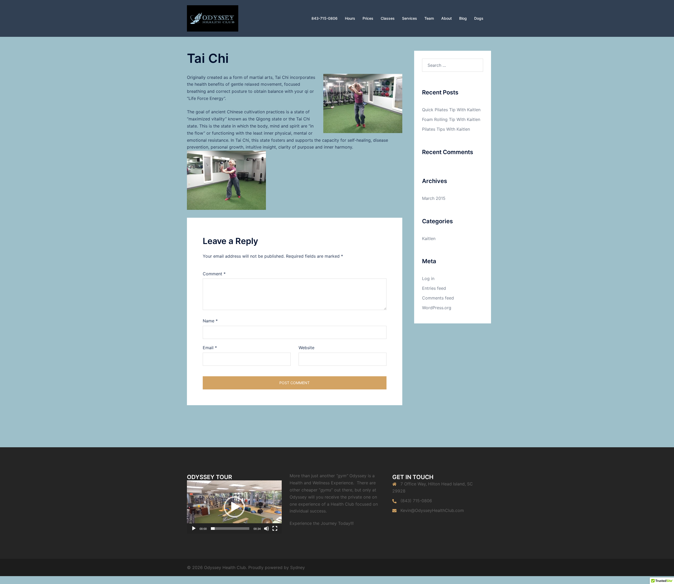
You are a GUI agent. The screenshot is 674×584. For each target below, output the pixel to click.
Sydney (297, 567)
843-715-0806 (324, 18)
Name (210, 320)
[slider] (230, 528)
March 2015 (433, 198)
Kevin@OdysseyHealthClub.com (432, 510)
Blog (463, 18)
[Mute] (266, 528)
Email (210, 347)
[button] (234, 506)
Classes (388, 18)
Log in (428, 278)
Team (429, 18)
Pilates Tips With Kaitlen (446, 129)
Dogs (478, 18)
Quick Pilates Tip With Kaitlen (451, 109)
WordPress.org (436, 307)
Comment (214, 273)
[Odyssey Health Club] (212, 18)
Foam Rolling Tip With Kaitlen (451, 119)
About (446, 18)
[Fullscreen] (274, 528)
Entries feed (434, 288)
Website (306, 347)
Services (409, 18)
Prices (368, 18)
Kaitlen (428, 238)
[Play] (193, 528)
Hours (350, 18)
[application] (234, 507)
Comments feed (438, 298)
